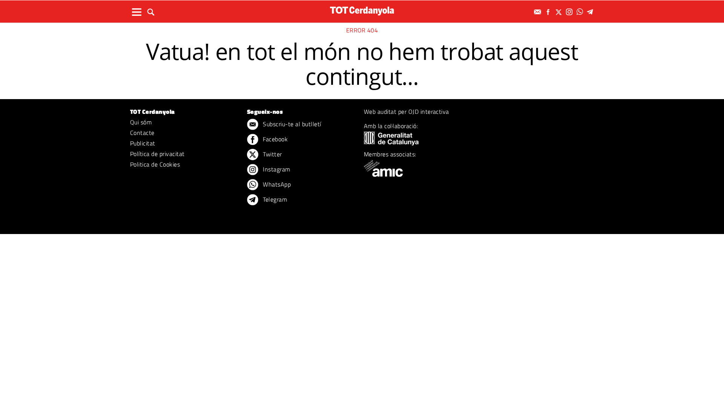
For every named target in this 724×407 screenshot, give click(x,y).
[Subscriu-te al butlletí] (538, 12)
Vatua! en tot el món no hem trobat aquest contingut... (362, 64)
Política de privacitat (157, 153)
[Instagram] (570, 12)
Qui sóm (141, 122)
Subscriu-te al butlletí (291, 124)
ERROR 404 (362, 30)
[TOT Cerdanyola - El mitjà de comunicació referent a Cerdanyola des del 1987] (362, 11)
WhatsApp (276, 184)
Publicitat (142, 143)
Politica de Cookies (155, 164)
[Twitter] (559, 12)
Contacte (142, 132)
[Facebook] (549, 12)
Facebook (274, 139)
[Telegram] (591, 12)
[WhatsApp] (580, 12)
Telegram (274, 199)
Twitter (271, 154)
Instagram (275, 169)
